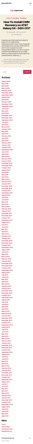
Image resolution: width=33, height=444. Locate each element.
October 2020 (6, 147)
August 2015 (6, 272)
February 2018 (6, 209)
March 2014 (5, 311)
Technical (23, 18)
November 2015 (7, 266)
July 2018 (5, 197)
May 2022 (5, 131)
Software (15, 18)
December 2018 (7, 186)
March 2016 (5, 256)
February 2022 (6, 136)
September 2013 (7, 325)
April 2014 (5, 309)
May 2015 (5, 279)
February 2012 (6, 368)
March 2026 (6, 88)
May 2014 (5, 307)
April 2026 (5, 86)
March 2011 (5, 393)
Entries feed (6, 427)
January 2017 (6, 238)
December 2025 (7, 93)
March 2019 (5, 179)
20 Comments (17, 34)
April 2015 (5, 281)
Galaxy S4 (18, 61)
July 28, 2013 (22, 32)
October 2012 (6, 350)
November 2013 (7, 320)
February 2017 (6, 236)
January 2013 (6, 343)
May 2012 (5, 361)
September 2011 (7, 379)
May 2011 (5, 388)
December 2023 (7, 115)
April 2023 (5, 124)
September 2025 (7, 95)
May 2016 (5, 254)
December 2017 (7, 213)
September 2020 (7, 149)
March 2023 (6, 127)
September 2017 (7, 220)
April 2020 (5, 154)
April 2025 (5, 99)
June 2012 (5, 359)
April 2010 (5, 416)
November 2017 (7, 215)
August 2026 (6, 81)
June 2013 (5, 332)
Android (6, 59)
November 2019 (7, 165)
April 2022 (5, 134)
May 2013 (5, 334)
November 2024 (7, 104)
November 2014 (7, 293)
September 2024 (7, 106)
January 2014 (6, 316)
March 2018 (5, 206)
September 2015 (7, 270)
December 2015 (7, 263)
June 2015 (5, 277)
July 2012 (5, 357)
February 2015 (6, 286)
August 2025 (6, 97)
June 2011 (5, 386)
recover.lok (7, 63)
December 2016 (7, 240)
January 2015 (6, 288)
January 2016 (6, 261)
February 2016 (6, 259)
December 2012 (7, 345)
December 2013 (7, 318)
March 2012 (5, 366)
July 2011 (5, 384)
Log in (3, 424)
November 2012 (7, 347)
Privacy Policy (5, 441)
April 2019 (5, 177)
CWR (5, 61)
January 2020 (6, 161)
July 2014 (5, 302)
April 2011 (5, 391)
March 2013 (5, 338)
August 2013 (6, 327)
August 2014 (6, 300)
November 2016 (7, 243)
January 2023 (6, 129)
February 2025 (6, 102)
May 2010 (5, 413)
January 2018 (6, 211)
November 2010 (7, 400)
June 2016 (5, 252)
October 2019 (6, 168)
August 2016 (6, 250)
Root (11, 63)
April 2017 (5, 231)
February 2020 (6, 159)
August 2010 (6, 407)
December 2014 (7, 291)
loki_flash (24, 61)
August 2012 (6, 354)
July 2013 (5, 329)
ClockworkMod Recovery (18, 59)
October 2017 (6, 218)
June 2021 (5, 138)
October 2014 (6, 295)
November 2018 (7, 188)
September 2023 (7, 120)
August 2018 (6, 195)
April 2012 (5, 363)
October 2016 (6, 245)
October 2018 (6, 190)
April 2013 (5, 336)
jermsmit (13, 32)
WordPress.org (7, 431)
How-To (9, 18)
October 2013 (6, 322)
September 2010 (7, 404)
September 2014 (7, 297)
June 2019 (5, 172)
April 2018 (5, 204)
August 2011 (6, 382)
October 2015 (6, 268)
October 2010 (6, 402)
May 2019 (5, 174)
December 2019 (7, 163)
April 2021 (5, 140)
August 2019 (6, 170)
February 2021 (6, 143)
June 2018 (5, 200)
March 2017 (5, 234)
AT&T (10, 59)
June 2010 (5, 411)
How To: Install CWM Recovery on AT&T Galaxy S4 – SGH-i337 (16, 25)
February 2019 (6, 181)
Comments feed (7, 429)
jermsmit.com (6, 3)
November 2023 (7, 118)
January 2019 (6, 184)
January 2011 (6, 398)
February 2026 (6, 90)
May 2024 (5, 111)
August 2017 (6, 222)
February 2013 (6, 341)
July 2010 (5, 409)
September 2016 (7, 247)
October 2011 (6, 377)
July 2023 (5, 122)
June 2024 (5, 108)
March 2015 (5, 284)
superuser (22, 63)
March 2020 (6, 156)
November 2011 (7, 375)
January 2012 (6, 370)
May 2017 (5, 229)
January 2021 (6, 145)
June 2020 (5, 152)
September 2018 (7, 193)
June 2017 (5, 227)
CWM (27, 59)
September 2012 (7, 352)
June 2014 (5, 304)
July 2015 (5, 275)
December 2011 (7, 373)
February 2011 (6, 395)
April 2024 (5, 113)
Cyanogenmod (11, 61)
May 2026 (5, 83)
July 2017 (5, 225)
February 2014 (6, 313)
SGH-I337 (16, 63)
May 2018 (5, 202)
